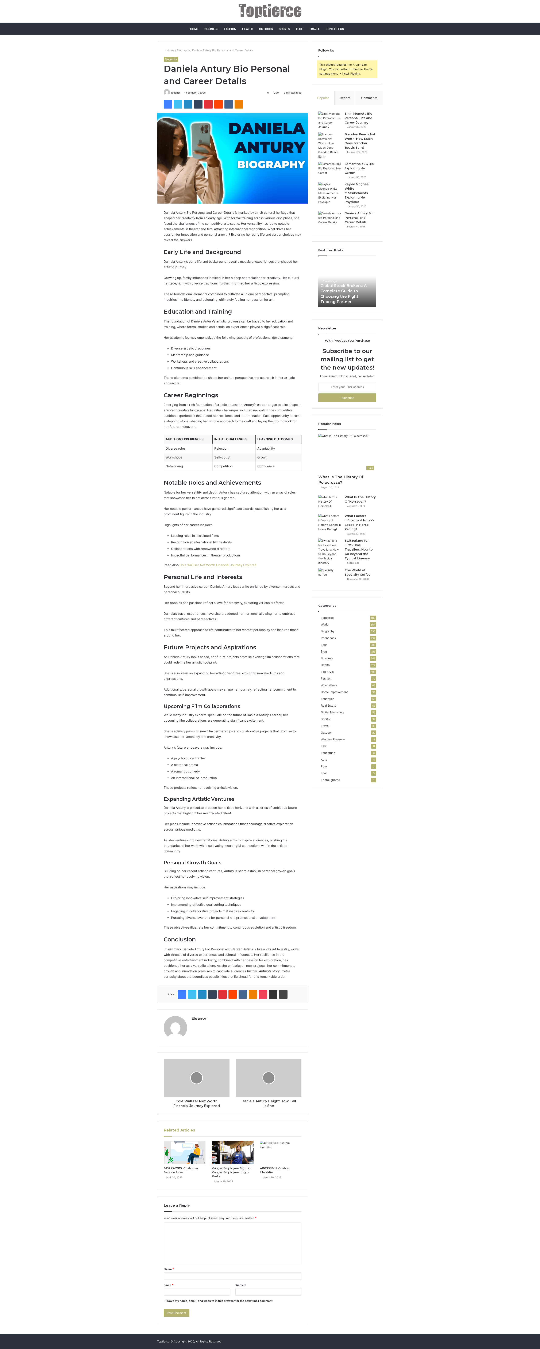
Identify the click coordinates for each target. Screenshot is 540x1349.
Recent (345, 98)
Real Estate (328, 705)
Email (168, 1285)
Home (194, 29)
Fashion (230, 29)
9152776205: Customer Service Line (181, 1170)
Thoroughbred (330, 780)
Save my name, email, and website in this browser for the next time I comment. (220, 1301)
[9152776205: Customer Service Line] (184, 1152)
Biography (183, 50)
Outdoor (266, 29)
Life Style (327, 671)
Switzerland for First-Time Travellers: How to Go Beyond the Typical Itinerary (359, 549)
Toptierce (327, 617)
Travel (314, 29)
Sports (284, 29)
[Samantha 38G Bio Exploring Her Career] (330, 170)
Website (240, 1285)
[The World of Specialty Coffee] (330, 576)
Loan (324, 773)
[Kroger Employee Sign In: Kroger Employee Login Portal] (233, 1152)
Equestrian (328, 753)
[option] (347, 283)
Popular (323, 98)
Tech (299, 29)
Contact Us (334, 29)
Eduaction (327, 698)
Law (324, 746)
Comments (369, 98)
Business (211, 29)
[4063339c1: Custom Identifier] (281, 1152)
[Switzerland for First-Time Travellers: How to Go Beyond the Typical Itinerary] (330, 552)
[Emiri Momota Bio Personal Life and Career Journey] (330, 120)
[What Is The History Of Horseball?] (330, 503)
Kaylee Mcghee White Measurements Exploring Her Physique (357, 193)
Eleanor (175, 92)
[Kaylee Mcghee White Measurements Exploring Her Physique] (330, 193)
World (324, 624)
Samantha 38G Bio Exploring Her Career (359, 168)
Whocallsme (329, 685)
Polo (324, 766)
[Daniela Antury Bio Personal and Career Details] (330, 219)
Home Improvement (334, 692)
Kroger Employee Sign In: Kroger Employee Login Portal (231, 1172)
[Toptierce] (270, 11)
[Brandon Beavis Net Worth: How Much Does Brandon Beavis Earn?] (330, 145)
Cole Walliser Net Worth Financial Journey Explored (218, 565)
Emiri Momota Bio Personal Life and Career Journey (358, 118)
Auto (324, 759)
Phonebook (328, 638)
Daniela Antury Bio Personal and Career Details (359, 217)
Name (169, 1269)
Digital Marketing (332, 712)
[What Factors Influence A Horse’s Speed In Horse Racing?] (330, 523)
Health (247, 29)
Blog (324, 651)
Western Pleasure (333, 739)
